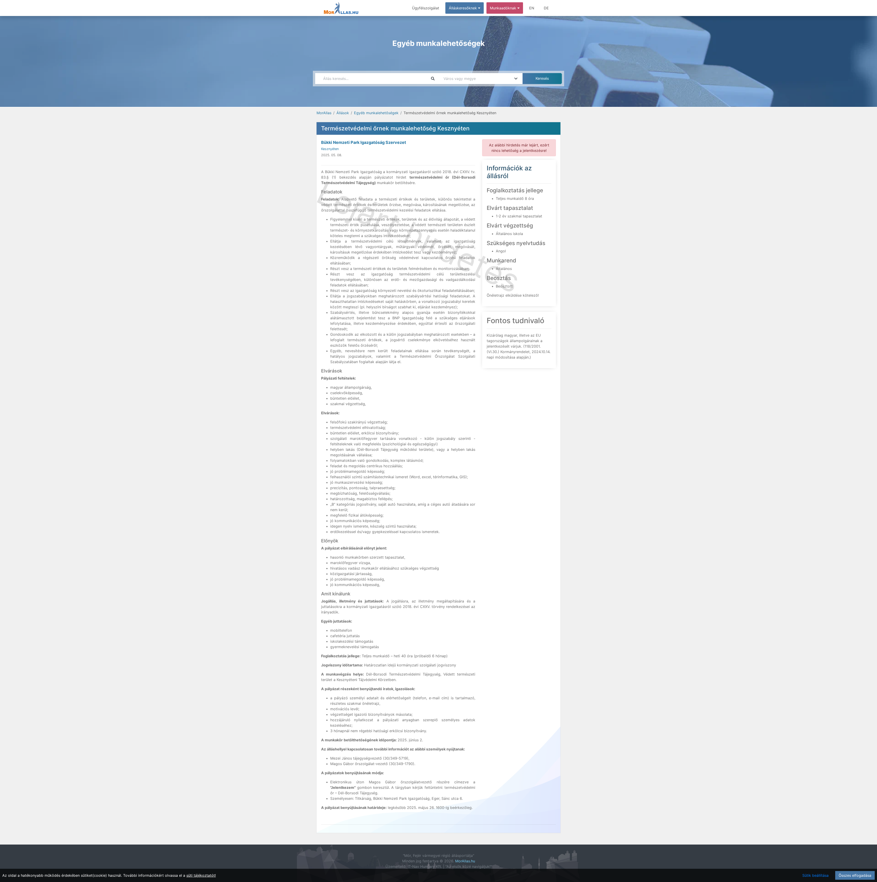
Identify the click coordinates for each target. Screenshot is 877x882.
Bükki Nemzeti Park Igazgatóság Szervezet (363, 142)
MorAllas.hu (465, 861)
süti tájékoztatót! (201, 875)
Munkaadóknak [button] (503, 8)
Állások (342, 113)
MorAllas (324, 113)
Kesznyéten (330, 149)
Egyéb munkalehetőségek (376, 113)
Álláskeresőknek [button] (463, 8)
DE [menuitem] (546, 8)
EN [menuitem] (531, 8)
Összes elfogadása (855, 875)
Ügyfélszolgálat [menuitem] (425, 8)
